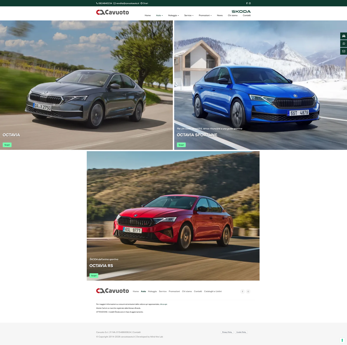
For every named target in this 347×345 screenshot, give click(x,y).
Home (148, 15)
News (220, 15)
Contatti (247, 15)
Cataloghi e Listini (213, 291)
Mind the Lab (156, 336)
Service (188, 15)
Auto (158, 15)
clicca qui (163, 304)
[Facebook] (247, 3)
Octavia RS (101, 265)
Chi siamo (232, 15)
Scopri (7, 145)
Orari (145, 3)
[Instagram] (250, 3)
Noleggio (173, 15)
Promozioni (204, 15)
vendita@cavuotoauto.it (127, 3)
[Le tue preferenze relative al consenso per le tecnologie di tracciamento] (342, 340)
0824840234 (105, 3)
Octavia (11, 134)
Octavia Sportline (197, 134)
